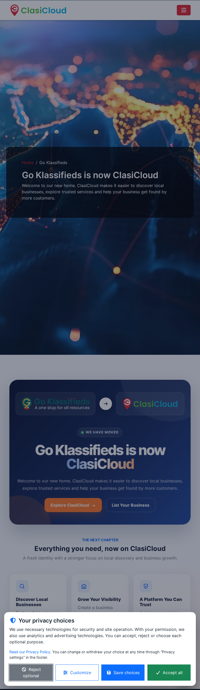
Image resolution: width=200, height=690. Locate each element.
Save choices (127, 672)
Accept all (173, 672)
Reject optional (32, 672)
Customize (80, 672)
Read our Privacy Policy (29, 652)
